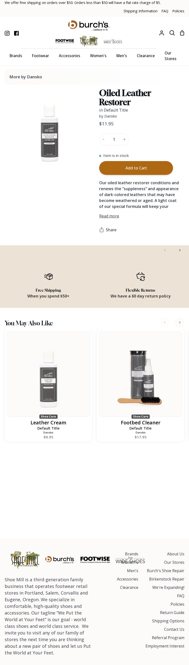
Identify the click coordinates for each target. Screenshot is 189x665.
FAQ (180, 595)
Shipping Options (168, 621)
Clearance (129, 587)
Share (111, 230)
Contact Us (174, 629)
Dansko (48, 432)
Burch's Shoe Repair (165, 570)
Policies (177, 604)
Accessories (127, 579)
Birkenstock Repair (166, 579)
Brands (131, 554)
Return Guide (172, 612)
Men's (132, 570)
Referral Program (168, 637)
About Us (175, 554)
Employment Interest (164, 646)
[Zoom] (18, 159)
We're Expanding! (168, 587)
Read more (109, 216)
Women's (129, 562)
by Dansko (108, 116)
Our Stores (174, 562)
